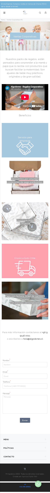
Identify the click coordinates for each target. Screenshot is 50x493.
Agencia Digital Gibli (29, 476)
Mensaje (6, 393)
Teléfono (7, 381)
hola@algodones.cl (33, 339)
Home (3, 20)
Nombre (6, 360)
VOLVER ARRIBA (25, 487)
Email (5, 372)
